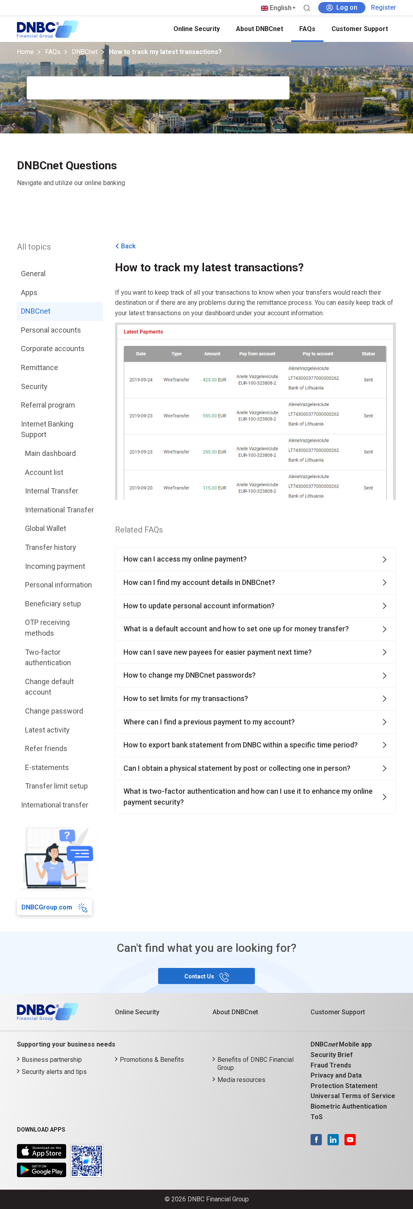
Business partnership (52, 1059)
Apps (29, 292)
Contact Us (199, 976)
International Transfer (59, 510)
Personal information (58, 585)
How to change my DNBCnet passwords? (189, 675)
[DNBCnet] (47, 29)
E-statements (47, 767)
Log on (346, 7)
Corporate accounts (53, 348)
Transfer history (50, 547)
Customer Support (360, 29)
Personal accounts (51, 330)
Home (25, 52)
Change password (54, 711)
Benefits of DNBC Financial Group (255, 1064)
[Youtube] (348, 1139)
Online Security (196, 29)
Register (383, 7)
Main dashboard (50, 453)
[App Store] (41, 1149)
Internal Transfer (51, 491)
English (280, 8)
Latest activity (47, 730)
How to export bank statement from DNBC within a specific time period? (240, 745)
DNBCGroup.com (47, 907)
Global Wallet (45, 528)
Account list (44, 472)
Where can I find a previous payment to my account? (209, 722)
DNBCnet (85, 52)
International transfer (54, 805)
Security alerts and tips (54, 1072)
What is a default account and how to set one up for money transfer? (236, 628)
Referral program (48, 405)
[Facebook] (316, 1139)
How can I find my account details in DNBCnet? (199, 582)
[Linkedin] (331, 1139)
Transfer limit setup (56, 786)
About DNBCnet (259, 29)
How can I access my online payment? (185, 559)
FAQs (307, 29)
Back (128, 246)
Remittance (39, 367)
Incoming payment (55, 566)
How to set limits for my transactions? (185, 698)
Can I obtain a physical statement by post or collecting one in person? (236, 768)
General (33, 273)
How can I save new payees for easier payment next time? (217, 652)
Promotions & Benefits (152, 1059)
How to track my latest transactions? (165, 52)
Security (34, 386)
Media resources (241, 1080)
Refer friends (46, 748)
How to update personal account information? (199, 605)
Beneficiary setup (53, 603)
